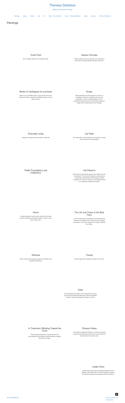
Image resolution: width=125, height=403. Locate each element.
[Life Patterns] (89, 155)
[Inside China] (98, 352)
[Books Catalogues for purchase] (35, 77)
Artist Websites (109, 400)
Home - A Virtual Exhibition (72, 16)
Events (32, 16)
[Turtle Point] (35, 40)
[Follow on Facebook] (116, 395)
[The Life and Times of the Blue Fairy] (89, 197)
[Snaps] (89, 77)
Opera (86, 16)
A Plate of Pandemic (105, 16)
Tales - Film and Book (55, 16)
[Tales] (80, 275)
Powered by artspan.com (112, 397)
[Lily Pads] (89, 119)
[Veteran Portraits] (89, 40)
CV (44, 16)
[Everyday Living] (35, 119)
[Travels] (89, 240)
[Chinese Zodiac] (89, 313)
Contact (93, 16)
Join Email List (14, 397)
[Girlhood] (35, 240)
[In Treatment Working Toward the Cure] (44, 313)
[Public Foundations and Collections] (35, 155)
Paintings (16, 16)
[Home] (35, 197)
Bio (39, 16)
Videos (25, 16)
